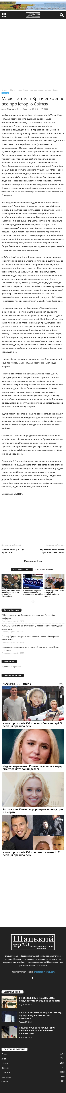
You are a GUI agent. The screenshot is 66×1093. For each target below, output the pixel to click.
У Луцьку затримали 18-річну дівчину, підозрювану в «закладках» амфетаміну (32, 627)
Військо (5, 1068)
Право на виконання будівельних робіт (52, 551)
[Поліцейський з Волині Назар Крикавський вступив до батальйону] (11, 581)
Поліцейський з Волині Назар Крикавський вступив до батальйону (11, 593)
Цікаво (5, 1063)
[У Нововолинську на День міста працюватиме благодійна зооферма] (9, 1002)
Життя (5, 93)
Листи (4, 1059)
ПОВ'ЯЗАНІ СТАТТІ (21, 569)
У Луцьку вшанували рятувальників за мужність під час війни (33, 592)
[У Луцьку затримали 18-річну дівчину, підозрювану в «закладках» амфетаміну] (9, 1016)
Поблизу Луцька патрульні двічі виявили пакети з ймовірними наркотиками (30, 638)
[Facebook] (33, 978)
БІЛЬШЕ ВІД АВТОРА (44, 569)
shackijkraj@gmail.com (44, 972)
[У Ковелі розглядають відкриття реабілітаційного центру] (54, 581)
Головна (4, 90)
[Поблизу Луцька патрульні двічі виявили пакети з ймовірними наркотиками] (9, 1032)
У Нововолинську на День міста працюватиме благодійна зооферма (28, 616)
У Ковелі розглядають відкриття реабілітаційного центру (54, 593)
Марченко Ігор (14, 109)
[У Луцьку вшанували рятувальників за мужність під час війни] (33, 581)
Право (4, 1054)
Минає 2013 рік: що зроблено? (13, 551)
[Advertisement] (33, 53)
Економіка (6, 1077)
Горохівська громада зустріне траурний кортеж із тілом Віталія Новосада (31, 648)
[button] (61, 15)
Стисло (5, 1081)
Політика (6, 1072)
